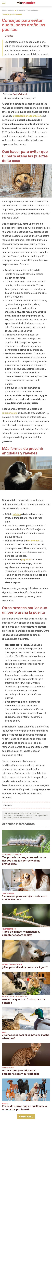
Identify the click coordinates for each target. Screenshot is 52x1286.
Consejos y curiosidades (12, 14)
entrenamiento (9, 413)
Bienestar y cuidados (11, 855)
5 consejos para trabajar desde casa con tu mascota (24, 898)
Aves (4, 1032)
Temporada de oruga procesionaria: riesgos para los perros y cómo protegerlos (24, 860)
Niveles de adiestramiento (27, 10)
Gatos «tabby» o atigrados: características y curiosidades (21, 1072)
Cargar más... (26, 1116)
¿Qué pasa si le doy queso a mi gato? (25, 967)
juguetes (26, 559)
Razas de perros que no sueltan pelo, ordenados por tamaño (25, 1108)
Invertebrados (9, 929)
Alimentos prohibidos (12, 964)
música (17, 514)
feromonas (33, 540)
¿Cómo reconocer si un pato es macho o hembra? (25, 1036)
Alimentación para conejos (14, 997)
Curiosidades (8, 893)
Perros (5, 1103)
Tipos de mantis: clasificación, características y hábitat (21, 933)
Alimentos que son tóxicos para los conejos (24, 1001)
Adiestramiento (8, 10)
